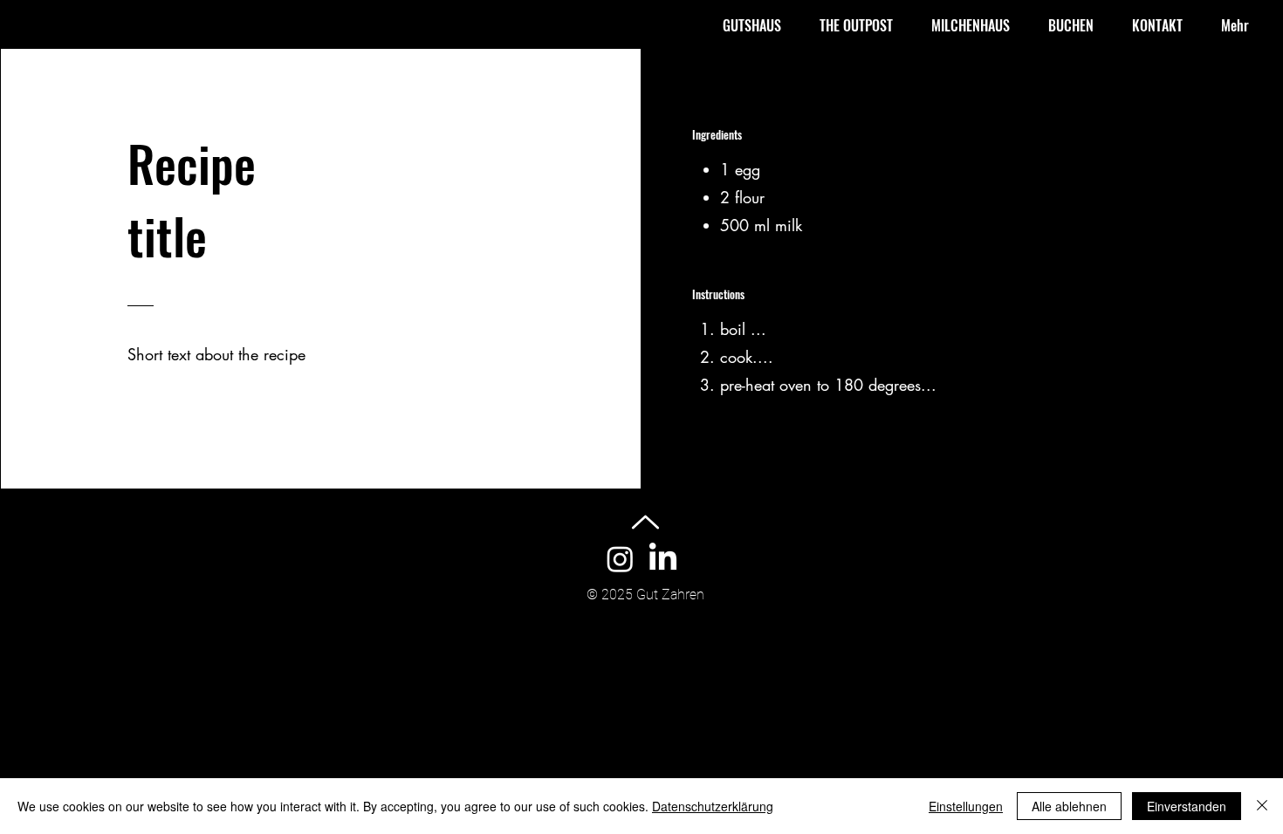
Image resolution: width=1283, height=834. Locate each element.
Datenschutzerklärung (712, 806)
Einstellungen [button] (966, 806)
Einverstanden (1186, 806)
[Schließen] (1262, 806)
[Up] (645, 522)
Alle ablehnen (1069, 806)
